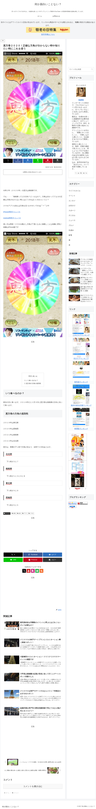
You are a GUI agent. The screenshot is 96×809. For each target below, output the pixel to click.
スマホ (31, 513)
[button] (57, 161)
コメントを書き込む (32, 786)
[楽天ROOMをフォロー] (33, 571)
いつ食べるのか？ (32, 380)
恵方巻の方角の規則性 (33, 383)
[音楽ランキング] (82, 503)
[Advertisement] (32, 181)
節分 (20, 513)
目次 (30, 376)
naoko (81, 100)
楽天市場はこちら (48, 34)
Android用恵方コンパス (12, 218)
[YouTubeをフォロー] (28, 571)
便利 (14, 513)
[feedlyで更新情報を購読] (37, 571)
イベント (7, 513)
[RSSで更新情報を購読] (41, 571)
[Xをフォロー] (24, 571)
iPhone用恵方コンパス (11, 212)
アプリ (25, 513)
